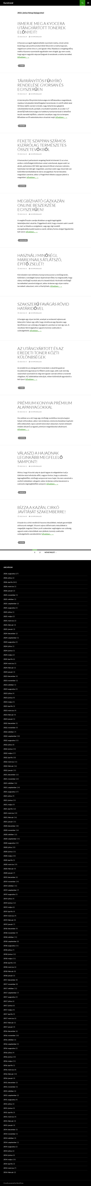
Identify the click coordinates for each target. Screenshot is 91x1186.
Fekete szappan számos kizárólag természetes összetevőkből (41, 145)
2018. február (9, 971)
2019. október (9, 886)
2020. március (9, 864)
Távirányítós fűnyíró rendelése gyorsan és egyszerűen (40, 85)
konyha (22, 438)
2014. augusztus (9, 1147)
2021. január (8, 822)
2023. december (9, 676)
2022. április (8, 757)
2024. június (8, 651)
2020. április (8, 860)
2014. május (8, 1159)
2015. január (8, 1125)
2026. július (8, 578)
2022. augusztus (9, 740)
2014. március (9, 1168)
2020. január (8, 873)
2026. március (9, 586)
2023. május (8, 702)
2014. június (8, 1155)
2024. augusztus (9, 642)
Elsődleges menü (88, 3)
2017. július (8, 1001)
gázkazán (23, 240)
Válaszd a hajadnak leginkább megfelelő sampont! (40, 457)
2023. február (9, 715)
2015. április (8, 1112)
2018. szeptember (10, 941)
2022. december (9, 723)
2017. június (8, 1005)
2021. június (8, 800)
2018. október (9, 937)
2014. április (8, 1164)
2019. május (8, 907)
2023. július (8, 693)
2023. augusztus (9, 689)
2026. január (8, 591)
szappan (22, 186)
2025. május (8, 616)
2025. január (8, 629)
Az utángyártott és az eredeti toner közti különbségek (40, 352)
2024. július (8, 646)
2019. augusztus (9, 894)
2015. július (8, 1104)
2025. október (9, 599)
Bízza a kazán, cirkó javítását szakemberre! (41, 509)
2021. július (8, 796)
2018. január (8, 976)
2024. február (9, 668)
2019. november (10, 881)
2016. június (8, 1057)
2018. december (9, 929)
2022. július (8, 745)
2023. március (9, 710)
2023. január (8, 719)
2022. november (10, 728)
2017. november (10, 984)
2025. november (10, 595)
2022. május (8, 753)
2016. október (9, 1040)
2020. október (9, 834)
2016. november (10, 1035)
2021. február (9, 817)
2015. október (9, 1091)
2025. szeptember (10, 604)
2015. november (10, 1087)
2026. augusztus (9, 574)
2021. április (8, 809)
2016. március (9, 1070)
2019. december (9, 877)
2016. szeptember (10, 1044)
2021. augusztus (9, 792)
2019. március (9, 916)
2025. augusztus (9, 608)
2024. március (9, 663)
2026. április (8, 582)
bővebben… (23, 57)
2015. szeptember (10, 1095)
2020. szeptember (10, 839)
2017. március (9, 1018)
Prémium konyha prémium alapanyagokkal (44, 405)
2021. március (9, 813)
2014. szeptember (10, 1142)
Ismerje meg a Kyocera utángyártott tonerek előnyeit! (41, 27)
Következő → (51, 552)
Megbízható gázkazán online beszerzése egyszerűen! (40, 205)
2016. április (8, 1065)
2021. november (10, 779)
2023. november (10, 680)
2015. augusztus (9, 1100)
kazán (21, 542)
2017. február (9, 1023)
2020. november (10, 830)
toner (21, 65)
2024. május (8, 655)
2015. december (9, 1082)
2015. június (8, 1108)
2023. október (9, 685)
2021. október (9, 783)
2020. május (8, 856)
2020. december (9, 826)
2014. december (9, 1130)
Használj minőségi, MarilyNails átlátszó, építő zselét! (39, 259)
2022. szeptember (10, 736)
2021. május (8, 804)
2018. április (8, 963)
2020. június (8, 852)
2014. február (9, 1172)
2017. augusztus (9, 997)
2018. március (9, 967)
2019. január (8, 924)
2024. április (8, 659)
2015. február (9, 1121)
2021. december (9, 775)
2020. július (8, 847)
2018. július (8, 950)
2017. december (9, 980)
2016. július (8, 1053)
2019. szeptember (10, 890)
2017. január (8, 1027)
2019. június (8, 903)
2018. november (10, 933)
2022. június (8, 749)
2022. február (9, 766)
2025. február (9, 625)
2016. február (9, 1074)
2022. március (9, 762)
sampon (22, 492)
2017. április (8, 1014)
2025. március (9, 621)
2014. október (9, 1138)
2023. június (8, 698)
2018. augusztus (9, 946)
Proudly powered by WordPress (13, 1183)
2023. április (8, 706)
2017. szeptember (10, 993)
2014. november (10, 1134)
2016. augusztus (9, 1048)
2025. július (8, 612)
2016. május (8, 1061)
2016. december (9, 1031)
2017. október (9, 988)
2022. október (9, 732)
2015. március (9, 1117)
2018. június (8, 954)
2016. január (8, 1078)
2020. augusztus (9, 843)
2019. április (8, 911)
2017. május (8, 1010)
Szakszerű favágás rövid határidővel (43, 306)
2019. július (8, 899)
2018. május (8, 958)
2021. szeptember (10, 787)
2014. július (8, 1151)
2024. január (8, 672)
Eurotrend (8, 3)
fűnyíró (22, 126)
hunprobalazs (36, 37)
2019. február (9, 920)
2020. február (9, 869)
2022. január (8, 770)
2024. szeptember (10, 638)
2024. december (9, 633)
